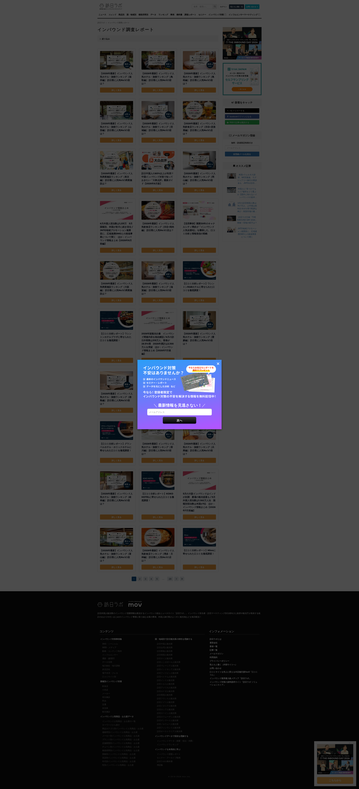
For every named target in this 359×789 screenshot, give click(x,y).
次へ (179, 420)
